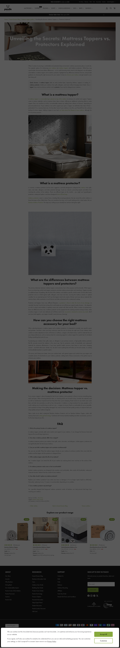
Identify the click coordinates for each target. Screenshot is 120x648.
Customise (103, 641)
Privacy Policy (51, 641)
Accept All (103, 634)
